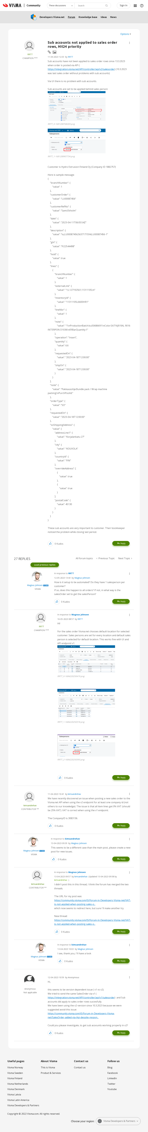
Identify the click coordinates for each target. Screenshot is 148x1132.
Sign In (123, 5)
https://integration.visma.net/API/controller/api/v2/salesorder (81, 69)
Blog (109, 1067)
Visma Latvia (14, 1094)
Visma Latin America (18, 1100)
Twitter (111, 1083)
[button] (129, 43)
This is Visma (48, 1067)
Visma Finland (14, 1078)
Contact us (80, 1067)
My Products (135, 5)
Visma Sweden (15, 1073)
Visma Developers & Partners (23, 1105)
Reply (122, 543)
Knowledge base (88, 17)
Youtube (112, 1089)
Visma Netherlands (17, 1083)
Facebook (112, 1073)
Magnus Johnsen (82, 577)
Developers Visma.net (52, 17)
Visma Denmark (16, 1089)
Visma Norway (15, 1067)
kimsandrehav (74, 794)
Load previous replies (44, 564)
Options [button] (124, 34)
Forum (71, 17)
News (113, 17)
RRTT (70, 56)
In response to (64, 573)
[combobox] (92, 5)
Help (141, 5)
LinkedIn (112, 1078)
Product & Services (51, 1073)
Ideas (104, 17)
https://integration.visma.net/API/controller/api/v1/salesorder (81, 997)
